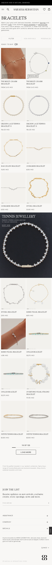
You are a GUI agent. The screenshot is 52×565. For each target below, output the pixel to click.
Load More (26, 452)
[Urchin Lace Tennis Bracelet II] (13, 105)
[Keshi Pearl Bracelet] (38, 294)
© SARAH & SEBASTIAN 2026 (15, 561)
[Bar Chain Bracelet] (13, 148)
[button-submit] (48, 503)
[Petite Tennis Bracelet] (13, 416)
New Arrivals (30, 38)
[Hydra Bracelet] (38, 188)
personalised (42, 24)
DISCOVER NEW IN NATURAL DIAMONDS (15, 2)
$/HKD (44, 548)
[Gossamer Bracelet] (38, 148)
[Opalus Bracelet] (38, 333)
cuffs (10, 24)
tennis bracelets (30, 24)
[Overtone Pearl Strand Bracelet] (38, 373)
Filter (11, 38)
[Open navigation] (3, 9)
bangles (43, 22)
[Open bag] (49, 9)
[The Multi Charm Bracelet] (13, 63)
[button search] (8, 9)
